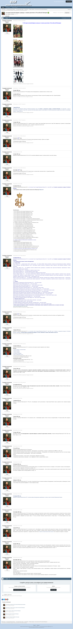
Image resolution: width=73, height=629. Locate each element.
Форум (3, 7)
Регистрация (69, 1)
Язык (34, 625)
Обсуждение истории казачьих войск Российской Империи (15, 607)
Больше (69, 9)
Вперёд (7, 578)
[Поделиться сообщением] (70, 20)
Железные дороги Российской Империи (12, 613)
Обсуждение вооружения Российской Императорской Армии (15, 604)
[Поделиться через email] (7, 599)
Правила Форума (15, 7)
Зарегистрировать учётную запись (19, 589)
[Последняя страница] (9, 18)
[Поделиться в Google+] (6, 599)
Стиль (38, 625)
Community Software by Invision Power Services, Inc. (36, 627)
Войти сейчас (53, 589)
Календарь (8, 7)
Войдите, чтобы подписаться (59, 12)
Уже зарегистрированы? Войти (59, 1)
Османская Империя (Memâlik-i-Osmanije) (12, 616)
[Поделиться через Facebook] (2, 599)
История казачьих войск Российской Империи (13, 610)
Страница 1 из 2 (13, 578)
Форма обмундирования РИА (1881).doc (20, 306)
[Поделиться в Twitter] (4, 599)
